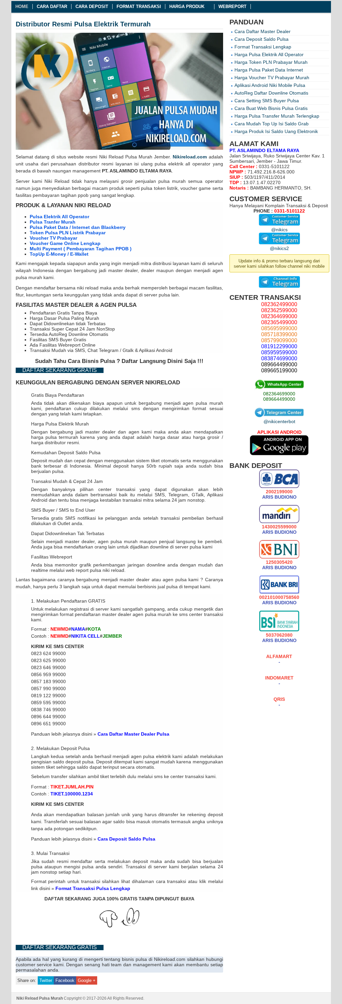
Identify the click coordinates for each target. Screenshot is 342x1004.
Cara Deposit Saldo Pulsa (126, 839)
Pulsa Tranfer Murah (52, 222)
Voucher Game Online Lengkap (65, 243)
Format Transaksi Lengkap (262, 46)
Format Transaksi (139, 6)
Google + (87, 980)
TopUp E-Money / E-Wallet (59, 254)
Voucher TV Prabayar (53, 238)
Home (21, 6)
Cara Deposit (91, 6)
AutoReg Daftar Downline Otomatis (271, 93)
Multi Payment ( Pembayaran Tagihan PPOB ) (81, 248)
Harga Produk (186, 6)
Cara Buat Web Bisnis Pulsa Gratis (271, 108)
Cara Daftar (52, 6)
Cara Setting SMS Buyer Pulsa (266, 100)
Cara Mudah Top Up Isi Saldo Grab (271, 123)
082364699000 (279, 393)
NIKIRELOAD (162, 382)
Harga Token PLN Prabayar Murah (271, 62)
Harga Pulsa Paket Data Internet (268, 70)
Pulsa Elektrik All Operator (59, 216)
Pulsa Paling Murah (78, 318)
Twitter (45, 980)
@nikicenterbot (279, 421)
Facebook (64, 980)
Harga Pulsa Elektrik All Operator (269, 54)
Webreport (232, 6)
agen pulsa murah (203, 403)
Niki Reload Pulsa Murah (126, 156)
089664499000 (279, 399)
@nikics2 (279, 248)
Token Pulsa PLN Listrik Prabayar (68, 232)
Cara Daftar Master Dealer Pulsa (133, 734)
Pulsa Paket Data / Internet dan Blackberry (78, 227)
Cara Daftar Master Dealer (262, 31)
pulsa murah (172, 181)
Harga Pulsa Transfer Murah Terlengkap (276, 116)
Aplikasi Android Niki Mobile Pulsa (269, 85)
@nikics (279, 229)
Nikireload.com (190, 156)
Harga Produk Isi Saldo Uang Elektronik (276, 131)
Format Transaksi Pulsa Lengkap (92, 888)
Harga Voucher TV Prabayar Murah (271, 77)
